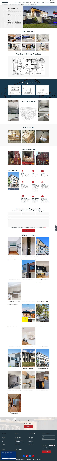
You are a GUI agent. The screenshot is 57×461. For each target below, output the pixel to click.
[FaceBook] (24, 456)
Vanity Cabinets (17, 438)
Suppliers (3, 438)
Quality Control (30, 441)
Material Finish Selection (31, 438)
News (2, 441)
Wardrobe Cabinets (18, 437)
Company (3, 449)
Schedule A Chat (28, 426)
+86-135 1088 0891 (19, 449)
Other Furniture (17, 444)
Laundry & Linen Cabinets (19, 440)
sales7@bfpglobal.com (19, 450)
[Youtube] (27, 456)
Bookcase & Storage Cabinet (19, 442)
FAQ (2, 440)
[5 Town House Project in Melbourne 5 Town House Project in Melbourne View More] (14, 304)
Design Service (30, 437)
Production (3, 446)
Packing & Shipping (31, 442)
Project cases (3, 450)
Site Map (33, 459)
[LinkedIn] (30, 456)
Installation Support (31, 444)
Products (3, 448)
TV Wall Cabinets (17, 441)
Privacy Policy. (44, 227)
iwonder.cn (40, 459)
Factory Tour (3, 437)
